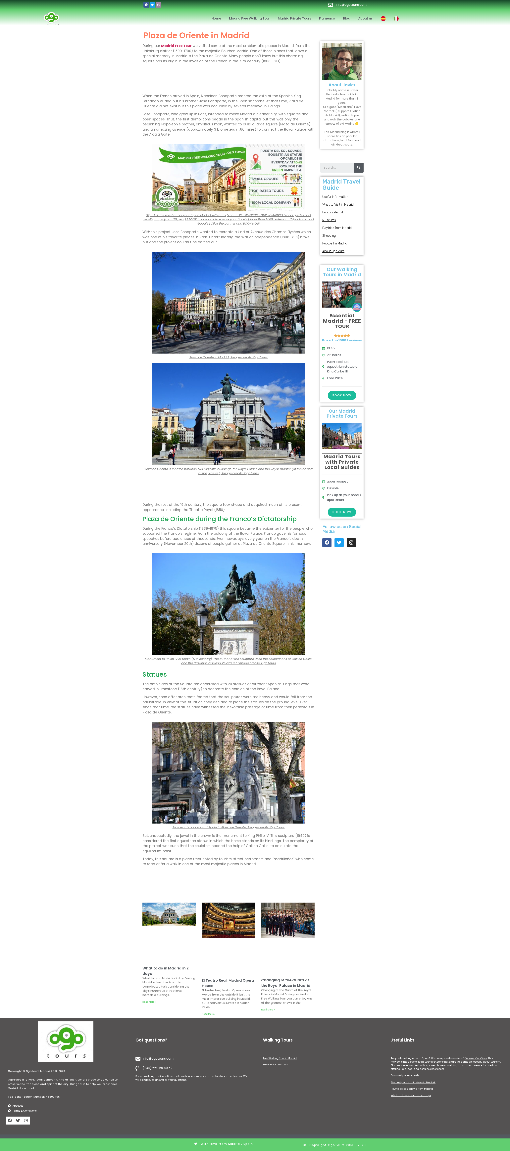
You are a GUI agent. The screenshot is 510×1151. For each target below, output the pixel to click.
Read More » (149, 1002)
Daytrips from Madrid (337, 228)
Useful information (335, 197)
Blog (346, 18)
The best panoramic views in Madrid (413, 1082)
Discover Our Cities (476, 1058)
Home (216, 18)
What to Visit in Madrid (338, 204)
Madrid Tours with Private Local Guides (342, 462)
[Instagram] (158, 5)
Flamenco (327, 18)
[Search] (359, 168)
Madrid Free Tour (176, 45)
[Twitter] (152, 5)
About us (365, 18)
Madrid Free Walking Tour (249, 18)
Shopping (329, 235)
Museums (329, 220)
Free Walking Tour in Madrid (280, 1058)
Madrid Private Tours (294, 18)
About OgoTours (333, 251)
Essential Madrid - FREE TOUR (342, 321)
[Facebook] (146, 5)
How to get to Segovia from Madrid (412, 1088)
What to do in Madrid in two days (411, 1095)
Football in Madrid (334, 243)
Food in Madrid (332, 212)
